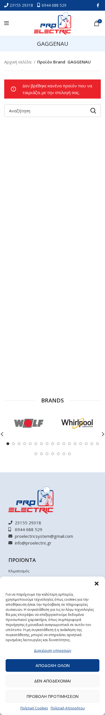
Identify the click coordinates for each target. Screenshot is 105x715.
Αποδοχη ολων (53, 665)
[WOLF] (28, 423)
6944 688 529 (54, 5)
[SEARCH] (93, 110)
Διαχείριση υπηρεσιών (52, 650)
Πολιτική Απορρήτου (68, 708)
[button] (96, 583)
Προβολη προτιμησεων (53, 696)
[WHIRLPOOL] (76, 423)
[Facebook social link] (98, 5)
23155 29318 (22, 5)
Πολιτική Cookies (34, 708)
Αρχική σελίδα (18, 62)
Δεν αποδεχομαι (52, 681)
